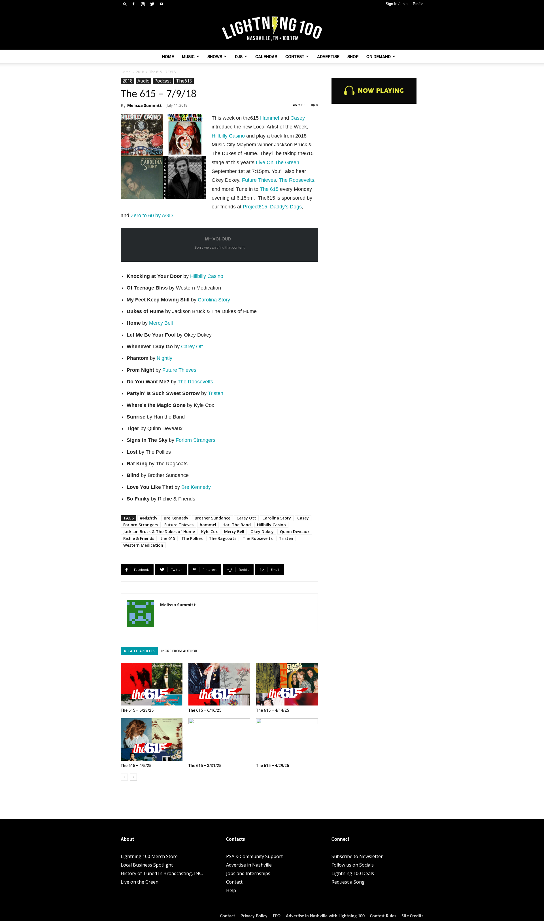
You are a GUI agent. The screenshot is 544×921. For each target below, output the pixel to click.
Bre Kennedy (196, 487)
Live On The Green (277, 162)
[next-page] (133, 777)
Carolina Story (214, 300)
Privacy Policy (254, 916)
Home (168, 56)
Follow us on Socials (353, 865)
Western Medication (143, 545)
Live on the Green (139, 882)
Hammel (269, 118)
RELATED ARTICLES (139, 651)
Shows (214, 56)
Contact (234, 882)
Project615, (256, 207)
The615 (184, 81)
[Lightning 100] (272, 29)
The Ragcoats (222, 538)
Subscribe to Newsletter (357, 856)
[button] (125, 4)
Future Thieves (259, 180)
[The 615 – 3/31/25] (219, 739)
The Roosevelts (296, 180)
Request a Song (348, 882)
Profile (418, 3)
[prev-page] (124, 777)
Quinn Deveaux (295, 531)
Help (231, 890)
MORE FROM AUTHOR (179, 651)
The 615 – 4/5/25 (136, 765)
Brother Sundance (212, 518)
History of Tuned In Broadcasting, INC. (162, 873)
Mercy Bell (161, 323)
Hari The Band (236, 524)
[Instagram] (143, 4)
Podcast (162, 81)
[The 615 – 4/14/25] (287, 684)
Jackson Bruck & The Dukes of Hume (159, 531)
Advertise (328, 56)
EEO (276, 916)
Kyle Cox (209, 531)
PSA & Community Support (254, 856)
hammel (208, 524)
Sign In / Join (396, 3)
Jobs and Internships (248, 873)
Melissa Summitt (144, 105)
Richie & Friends (138, 538)
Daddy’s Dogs (286, 207)
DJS (239, 56)
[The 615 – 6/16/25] (219, 684)
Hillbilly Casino (228, 136)
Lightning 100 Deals (353, 873)
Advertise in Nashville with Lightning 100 (325, 916)
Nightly (164, 358)
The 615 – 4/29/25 (272, 765)
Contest (294, 56)
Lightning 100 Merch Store (149, 856)
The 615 (269, 189)
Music (188, 56)
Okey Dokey (262, 531)
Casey (297, 118)
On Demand (378, 56)
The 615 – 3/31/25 (204, 765)
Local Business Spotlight (147, 865)
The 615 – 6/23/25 (137, 710)
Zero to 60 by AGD (152, 215)
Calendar (266, 56)
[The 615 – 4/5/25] (151, 739)
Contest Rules (383, 916)
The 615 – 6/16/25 (204, 710)
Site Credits (412, 916)
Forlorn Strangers (195, 440)
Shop (352, 56)
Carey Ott (192, 346)
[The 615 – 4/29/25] (287, 739)
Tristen (215, 393)
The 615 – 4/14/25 (272, 710)
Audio (143, 81)
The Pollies (192, 538)
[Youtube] (161, 4)
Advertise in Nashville (249, 865)
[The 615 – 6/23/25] (151, 684)
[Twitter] (152, 4)
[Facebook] (133, 4)
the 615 (167, 538)
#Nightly (149, 518)
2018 (140, 71)
